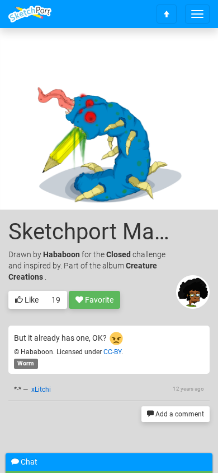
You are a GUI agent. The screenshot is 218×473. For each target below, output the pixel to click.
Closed (118, 254)
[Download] (157, 54)
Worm (25, 363)
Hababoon (61, 254)
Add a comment (179, 414)
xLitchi (41, 389)
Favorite (98, 299)
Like (31, 299)
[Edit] (128, 54)
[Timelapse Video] (187, 54)
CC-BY (112, 352)
